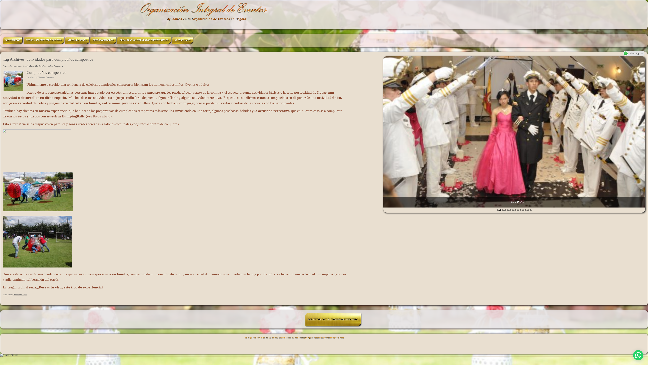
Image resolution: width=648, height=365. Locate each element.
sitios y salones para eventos (43, 40)
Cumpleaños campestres (46, 72)
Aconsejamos (182, 40)
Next (641, 130)
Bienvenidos (12, 40)
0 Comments (49, 77)
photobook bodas (103, 40)
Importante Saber (20, 295)
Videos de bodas (77, 40)
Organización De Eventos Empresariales (144, 40)
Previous (386, 130)
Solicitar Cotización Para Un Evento (333, 319)
